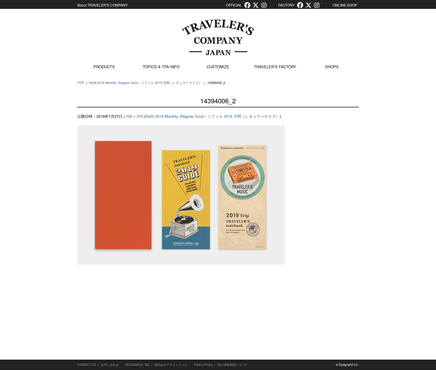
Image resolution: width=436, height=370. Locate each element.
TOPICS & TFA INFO (161, 66)
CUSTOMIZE (218, 66)
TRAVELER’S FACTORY (275, 66)
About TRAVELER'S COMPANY (102, 4)
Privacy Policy (203, 365)
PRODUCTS (104, 66)
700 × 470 (134, 116)
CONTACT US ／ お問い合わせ (98, 365)
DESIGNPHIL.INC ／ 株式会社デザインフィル (156, 365)
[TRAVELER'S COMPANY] (218, 37)
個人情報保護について (232, 365)
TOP (80, 82)
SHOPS (332, 66)
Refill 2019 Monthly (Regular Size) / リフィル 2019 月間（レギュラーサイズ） (145, 82)
